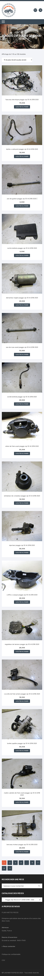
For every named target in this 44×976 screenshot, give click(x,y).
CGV (3, 960)
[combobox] (22, 899)
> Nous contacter (9, 946)
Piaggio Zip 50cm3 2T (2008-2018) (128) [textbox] (21, 900)
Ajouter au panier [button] (22, 107)
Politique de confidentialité (11, 954)
